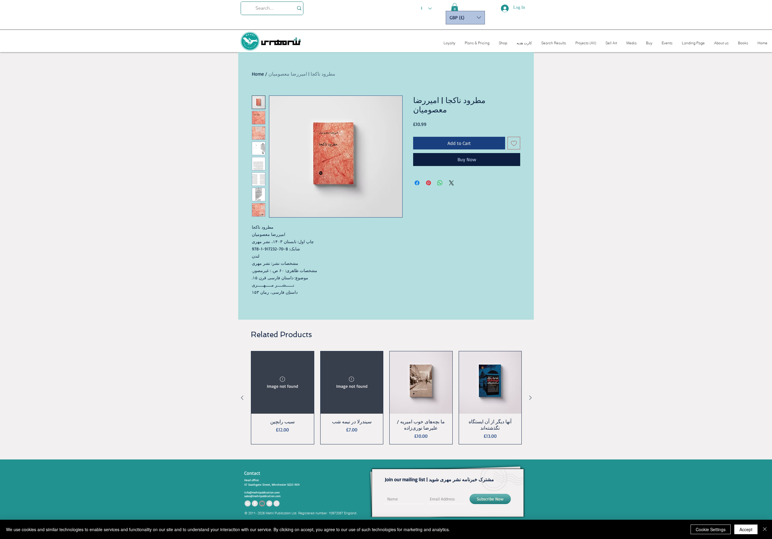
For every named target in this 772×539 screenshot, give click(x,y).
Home (258, 74)
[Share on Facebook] (417, 182)
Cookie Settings (711, 529)
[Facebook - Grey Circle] (255, 503)
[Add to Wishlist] (514, 143)
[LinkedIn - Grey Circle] (248, 503)
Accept (745, 529)
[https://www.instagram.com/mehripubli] (277, 503)
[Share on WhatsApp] (440, 182)
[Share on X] (451, 182)
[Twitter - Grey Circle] (269, 503)
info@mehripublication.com (262, 492)
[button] (454, 7)
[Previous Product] (242, 397)
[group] (386, 398)
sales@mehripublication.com (262, 496)
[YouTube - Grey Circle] (262, 503)
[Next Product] (530, 397)
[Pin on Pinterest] (428, 182)
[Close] (764, 529)
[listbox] (465, 17)
